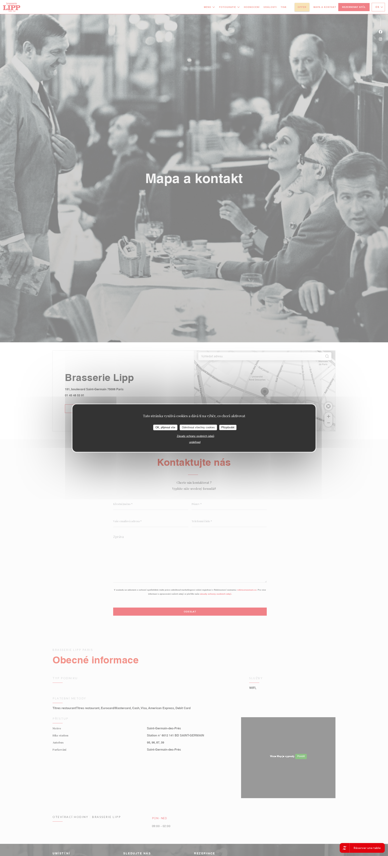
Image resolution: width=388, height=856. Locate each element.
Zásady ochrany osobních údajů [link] (195, 435)
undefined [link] (194, 441)
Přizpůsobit (227, 427)
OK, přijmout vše (165, 427)
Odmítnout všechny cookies (198, 427)
